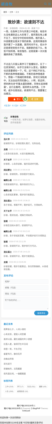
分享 (34, 99)
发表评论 (41, 313)
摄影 (42, 387)
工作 (11, 12)
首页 (5, 12)
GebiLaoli (26, 411)
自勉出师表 (9, 359)
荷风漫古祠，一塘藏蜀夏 (15, 374)
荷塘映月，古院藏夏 (13, 369)
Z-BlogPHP (35, 408)
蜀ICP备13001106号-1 (26, 406)
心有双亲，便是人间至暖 (15, 334)
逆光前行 (8, 364)
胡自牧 (7, 4)
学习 (20, 387)
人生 (15, 106)
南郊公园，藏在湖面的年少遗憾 (18, 339)
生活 (7, 106)
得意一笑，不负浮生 (13, 349)
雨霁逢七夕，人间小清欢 (15, 329)
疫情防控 (22, 391)
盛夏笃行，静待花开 (13, 354)
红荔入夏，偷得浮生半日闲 (16, 344)
